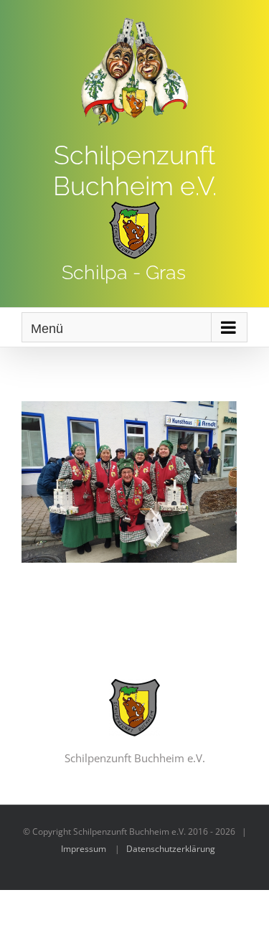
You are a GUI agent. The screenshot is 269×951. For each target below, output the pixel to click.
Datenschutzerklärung (170, 849)
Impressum (83, 849)
